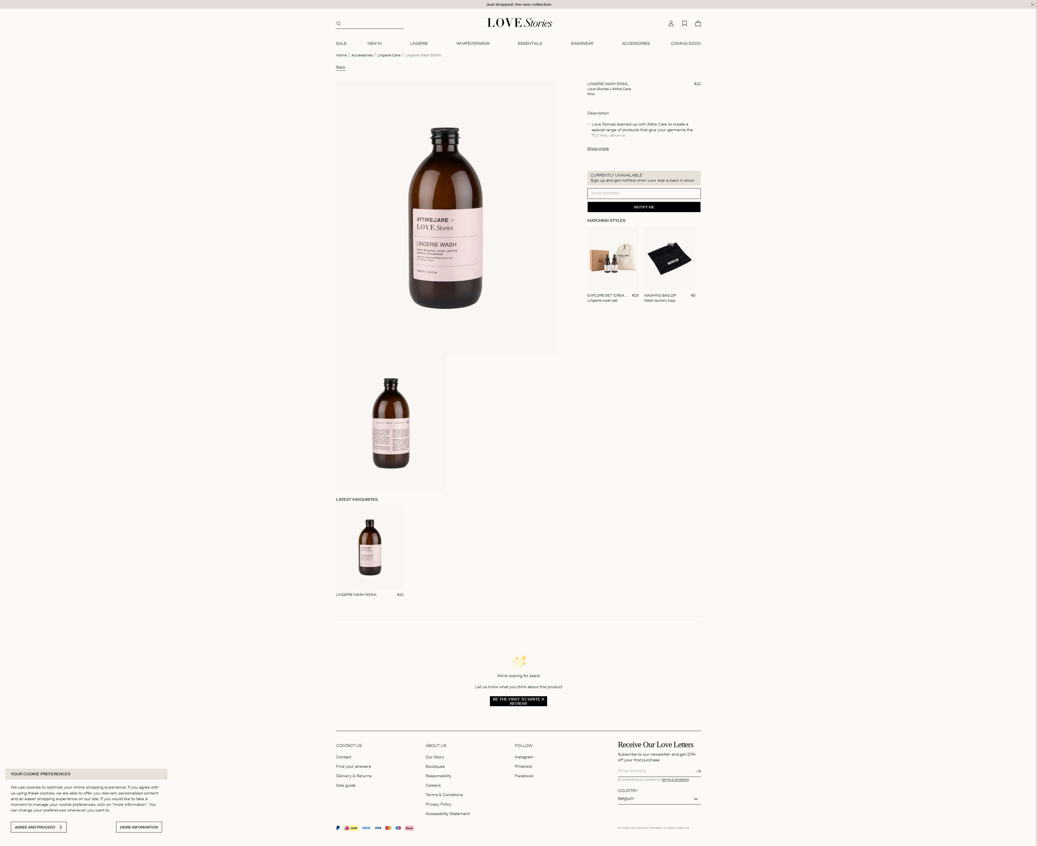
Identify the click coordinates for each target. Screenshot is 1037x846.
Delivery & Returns (354, 776)
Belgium (626, 799)
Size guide (346, 786)
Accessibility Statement (448, 814)
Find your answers (353, 767)
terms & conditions (675, 780)
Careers (433, 786)
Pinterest (523, 767)
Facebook (524, 776)
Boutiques (435, 767)
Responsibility (439, 776)
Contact (343, 757)
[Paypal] (338, 828)
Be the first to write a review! (518, 701)
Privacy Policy (439, 805)
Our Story (435, 757)
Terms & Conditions (444, 795)
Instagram (524, 757)
